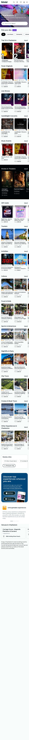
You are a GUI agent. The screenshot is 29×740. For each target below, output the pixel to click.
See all (26, 40)
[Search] (14, 2)
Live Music (10, 34)
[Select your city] (17, 2)
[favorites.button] (11, 44)
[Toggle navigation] (27, 2)
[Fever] (4, 2)
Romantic (19, 34)
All (3, 34)
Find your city (10, 465)
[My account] (24, 2)
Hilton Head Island (11, 461)
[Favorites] (21, 2)
